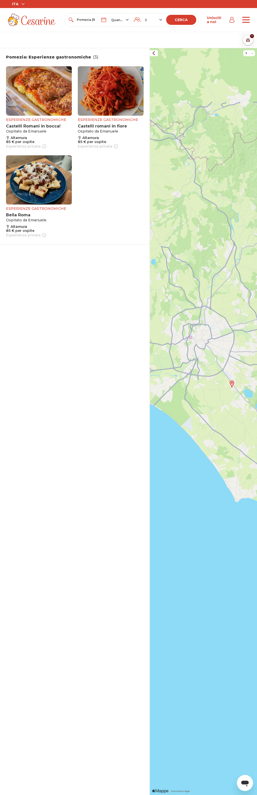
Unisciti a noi (214, 20)
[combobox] (86, 20)
